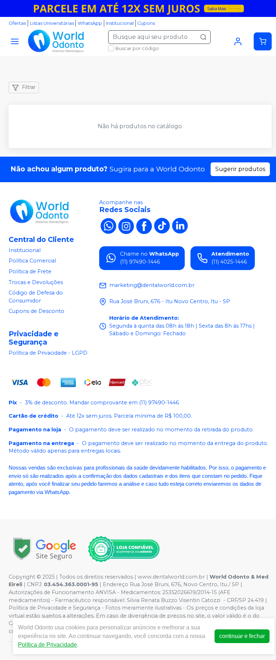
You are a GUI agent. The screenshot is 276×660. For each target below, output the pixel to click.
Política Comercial (32, 261)
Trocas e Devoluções (36, 282)
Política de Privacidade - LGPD (48, 353)
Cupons (146, 23)
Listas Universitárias (52, 23)
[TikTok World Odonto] (162, 225)
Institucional (120, 23)
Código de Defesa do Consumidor (36, 296)
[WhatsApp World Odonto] (108, 225)
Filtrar (29, 87)
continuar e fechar (242, 636)
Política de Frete (30, 271)
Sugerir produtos (240, 169)
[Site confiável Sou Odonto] (124, 549)
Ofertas (17, 23)
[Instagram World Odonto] (126, 225)
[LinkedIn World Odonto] (180, 225)
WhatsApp (90, 23)
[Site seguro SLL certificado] (44, 549)
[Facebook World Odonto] (144, 225)
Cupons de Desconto (36, 311)
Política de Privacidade (47, 645)
